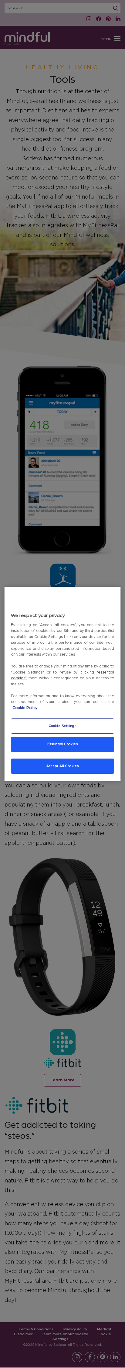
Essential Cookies (62, 744)
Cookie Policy (25, 708)
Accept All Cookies (62, 766)
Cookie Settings (62, 726)
